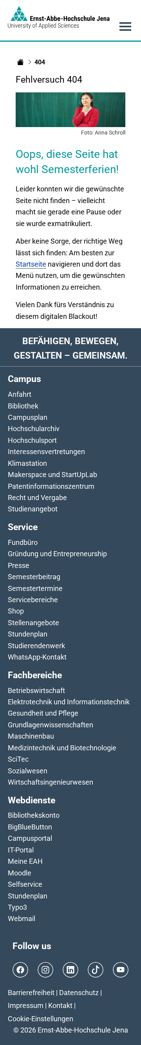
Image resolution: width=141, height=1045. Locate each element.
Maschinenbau (31, 736)
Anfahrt (19, 394)
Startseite (31, 264)
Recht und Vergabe (37, 497)
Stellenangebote (33, 623)
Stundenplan (27, 634)
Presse (18, 565)
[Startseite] (20, 62)
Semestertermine (35, 588)
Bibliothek (23, 406)
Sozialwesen (27, 771)
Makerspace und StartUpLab (52, 474)
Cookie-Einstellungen (40, 1019)
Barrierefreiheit (31, 992)
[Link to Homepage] (59, 17)
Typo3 (17, 907)
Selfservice (25, 884)
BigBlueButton (30, 827)
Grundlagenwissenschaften (50, 725)
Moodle (19, 873)
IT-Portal (21, 850)
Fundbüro (23, 542)
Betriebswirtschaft (36, 690)
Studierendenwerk (36, 646)
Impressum (25, 1005)
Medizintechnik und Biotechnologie (62, 748)
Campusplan (27, 417)
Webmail (21, 918)
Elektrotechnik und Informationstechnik (69, 702)
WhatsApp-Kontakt (37, 657)
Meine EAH (25, 861)
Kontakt (60, 1005)
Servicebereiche (33, 600)
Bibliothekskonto (34, 815)
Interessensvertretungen (46, 451)
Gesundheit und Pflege (43, 713)
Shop (16, 611)
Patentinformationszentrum (51, 486)
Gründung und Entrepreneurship (57, 554)
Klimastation (27, 463)
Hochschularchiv (34, 428)
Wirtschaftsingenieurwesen (50, 782)
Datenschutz (79, 992)
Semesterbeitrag (34, 577)
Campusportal (30, 838)
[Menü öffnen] (125, 26)
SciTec (18, 759)
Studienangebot (33, 509)
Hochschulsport (32, 440)
